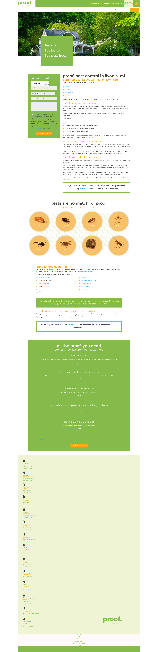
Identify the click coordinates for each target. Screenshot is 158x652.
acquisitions (79, 638)
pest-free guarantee (105, 10)
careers (79, 636)
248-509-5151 (73, 325)
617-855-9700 (26, 476)
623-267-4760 (26, 513)
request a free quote (44, 133)
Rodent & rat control (44, 277)
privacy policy (79, 641)
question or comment (37, 104)
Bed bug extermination (45, 283)
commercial (95, 10)
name (33, 87)
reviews (117, 3)
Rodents (67, 86)
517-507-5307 (26, 611)
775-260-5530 (26, 586)
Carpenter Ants (69, 92)
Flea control (84, 289)
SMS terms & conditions (79, 643)
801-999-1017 (26, 500)
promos (112, 3)
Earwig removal (85, 286)
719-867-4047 (26, 599)
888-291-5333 (128, 4)
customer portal (95, 3)
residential (87, 10)
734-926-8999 (26, 525)
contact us (125, 10)
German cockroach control (88, 280)
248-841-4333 (26, 488)
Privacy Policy (44, 127)
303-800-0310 (26, 562)
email (45, 93)
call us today (85, 189)
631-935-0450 (26, 623)
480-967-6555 (26, 465)
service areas (117, 10)
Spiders (67, 89)
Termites (67, 95)
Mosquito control (43, 289)
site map (79, 645)
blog (121, 3)
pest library (106, 3)
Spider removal (85, 277)
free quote (135, 10)
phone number (35, 93)
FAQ (101, 3)
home (79, 634)
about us (80, 10)
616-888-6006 (26, 574)
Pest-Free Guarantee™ (87, 271)
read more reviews (79, 445)
